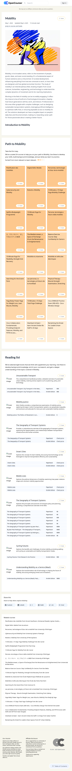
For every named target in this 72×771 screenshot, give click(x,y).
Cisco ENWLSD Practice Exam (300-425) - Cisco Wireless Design (32, 706)
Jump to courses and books (13, 26)
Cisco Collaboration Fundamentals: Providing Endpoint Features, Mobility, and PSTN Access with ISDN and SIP (35, 711)
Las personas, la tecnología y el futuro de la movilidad (31, 689)
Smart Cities (21, 451)
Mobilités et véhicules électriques (25, 681)
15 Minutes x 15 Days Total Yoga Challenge (23, 701)
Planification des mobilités (32, 621)
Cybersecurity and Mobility (24, 633)
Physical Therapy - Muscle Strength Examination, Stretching (28, 693)
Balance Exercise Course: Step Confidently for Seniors (27, 668)
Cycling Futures (22, 546)
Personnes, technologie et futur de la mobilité (28, 629)
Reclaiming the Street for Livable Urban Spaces (27, 720)
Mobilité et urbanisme (27, 677)
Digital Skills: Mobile (16, 625)
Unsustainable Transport (26, 375)
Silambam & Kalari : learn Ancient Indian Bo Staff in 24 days (30, 716)
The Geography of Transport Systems (31, 425)
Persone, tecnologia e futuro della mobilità (27, 654)
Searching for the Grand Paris (20, 685)
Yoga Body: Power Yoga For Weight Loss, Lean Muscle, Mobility (31, 697)
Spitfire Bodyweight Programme (20, 646)
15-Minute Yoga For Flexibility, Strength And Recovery (27, 672)
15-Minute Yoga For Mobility (19, 650)
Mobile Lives (21, 476)
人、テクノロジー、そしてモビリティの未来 (27, 658)
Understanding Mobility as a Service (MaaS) (33, 567)
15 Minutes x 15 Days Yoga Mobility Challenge (24, 642)
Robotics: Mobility (21, 638)
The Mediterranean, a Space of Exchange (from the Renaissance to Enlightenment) (36, 663)
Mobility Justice (22, 402)
